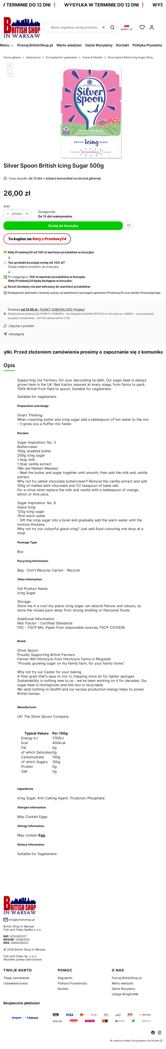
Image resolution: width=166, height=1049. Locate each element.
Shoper (155, 1040)
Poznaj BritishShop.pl (127, 978)
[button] (112, 27)
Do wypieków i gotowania (61, 57)
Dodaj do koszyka (63, 226)
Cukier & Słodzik (92, 57)
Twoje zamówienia (16, 978)
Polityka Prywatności (72, 983)
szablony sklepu (122, 1040)
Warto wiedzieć (122, 983)
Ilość (6, 206)
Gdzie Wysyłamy (123, 988)
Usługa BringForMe (125, 994)
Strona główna (12, 57)
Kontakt (63, 988)
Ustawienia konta (15, 983)
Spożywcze (33, 57)
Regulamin (65, 978)
